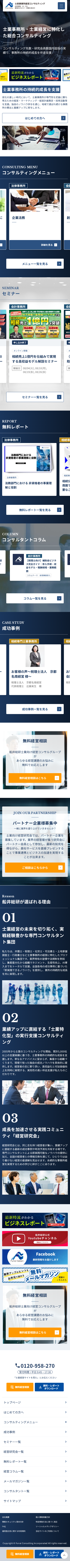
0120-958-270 (38, 1365)
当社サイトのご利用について (47, 1531)
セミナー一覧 (12, 1442)
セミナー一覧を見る (35, 397)
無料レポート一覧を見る (35, 510)
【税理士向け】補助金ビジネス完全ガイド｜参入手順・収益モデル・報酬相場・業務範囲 (41, 566)
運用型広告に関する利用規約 (13, 1531)
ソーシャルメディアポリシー (47, 1526)
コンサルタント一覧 (16, 1491)
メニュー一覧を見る (35, 264)
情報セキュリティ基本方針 (13, 1521)
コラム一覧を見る (35, 598)
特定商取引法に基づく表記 (46, 1521)
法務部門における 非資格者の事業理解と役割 (28, 485)
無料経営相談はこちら (32, 778)
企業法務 (18, 217)
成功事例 (9, 1432)
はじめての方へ (35, 118)
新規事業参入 (45, 575)
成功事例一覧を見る (35, 709)
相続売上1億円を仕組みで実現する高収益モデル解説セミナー (34, 358)
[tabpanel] (29, 466)
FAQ (4, 1526)
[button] (61, 5)
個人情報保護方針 (43, 1517)
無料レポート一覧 (15, 1461)
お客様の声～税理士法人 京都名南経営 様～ (34, 674)
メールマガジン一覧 (16, 1481)
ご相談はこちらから (35, 867)
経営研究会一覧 (14, 1451)
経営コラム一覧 (14, 1471)
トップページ (12, 1402)
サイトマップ (12, 1501)
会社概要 (5, 1517)
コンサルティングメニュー (21, 1422)
